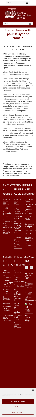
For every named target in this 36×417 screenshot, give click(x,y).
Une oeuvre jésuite (28, 307)
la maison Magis (18, 217)
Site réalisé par (27, 318)
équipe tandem (17, 245)
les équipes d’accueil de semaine (6, 299)
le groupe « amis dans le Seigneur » (18, 210)
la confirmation (18, 285)
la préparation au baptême (7, 213)
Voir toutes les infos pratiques (29, 284)
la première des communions (18, 278)
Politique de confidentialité (29, 299)
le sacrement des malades (18, 325)
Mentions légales (28, 293)
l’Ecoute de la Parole (28, 218)
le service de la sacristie (7, 308)
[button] (33, 390)
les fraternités (29, 245)
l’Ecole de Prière (29, 200)
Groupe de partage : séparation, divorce (29, 237)
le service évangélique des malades (7, 283)
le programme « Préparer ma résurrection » (29, 226)
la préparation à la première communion (7, 223)
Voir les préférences (18, 412)
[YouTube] (31, 267)
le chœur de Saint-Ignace (6, 291)
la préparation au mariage (18, 238)
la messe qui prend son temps (18, 202)
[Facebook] (26, 267)
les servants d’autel (6, 232)
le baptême (17, 271)
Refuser (18, 407)
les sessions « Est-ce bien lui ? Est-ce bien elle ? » (17, 227)
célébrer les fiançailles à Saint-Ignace (18, 315)
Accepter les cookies (18, 401)
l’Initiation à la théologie (28, 211)
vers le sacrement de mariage (18, 306)
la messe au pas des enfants (6, 202)
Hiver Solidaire (6, 271)
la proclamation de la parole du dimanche (7, 317)
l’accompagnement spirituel (29, 205)
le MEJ (5, 208)
